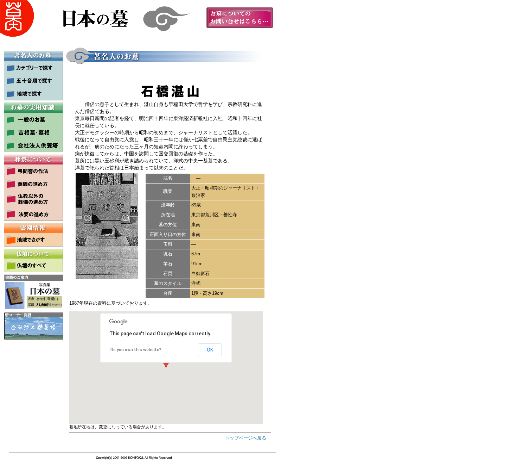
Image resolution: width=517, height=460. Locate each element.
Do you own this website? (135, 349)
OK (210, 350)
